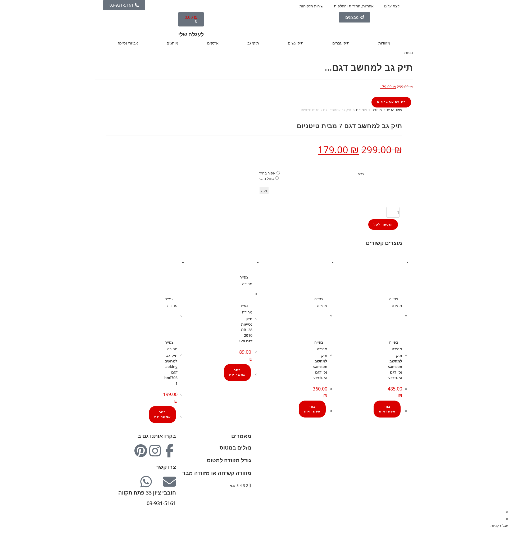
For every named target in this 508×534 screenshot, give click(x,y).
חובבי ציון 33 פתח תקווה (147, 492)
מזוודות (384, 43)
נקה (264, 190)
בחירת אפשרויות (391, 102)
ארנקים (213, 43)
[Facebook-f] (169, 450)
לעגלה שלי (191, 34)
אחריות (396, 449)
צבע (361, 173)
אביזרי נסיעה (128, 43)
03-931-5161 (161, 503)
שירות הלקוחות (311, 5)
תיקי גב (253, 43)
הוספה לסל (383, 224)
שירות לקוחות (391, 463)
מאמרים (241, 435)
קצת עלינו (392, 5)
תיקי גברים (341, 43)
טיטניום (361, 109)
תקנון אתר (394, 470)
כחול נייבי (266, 178)
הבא (233, 485)
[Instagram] (155, 450)
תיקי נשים (295, 43)
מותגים (172, 43)
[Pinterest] (140, 450)
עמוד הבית (394, 109)
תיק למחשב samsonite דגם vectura (395, 366)
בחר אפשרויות (387, 409)
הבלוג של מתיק (390, 443)
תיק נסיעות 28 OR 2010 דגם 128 (245, 329)
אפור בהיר (267, 173)
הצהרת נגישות (390, 476)
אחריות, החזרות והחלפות (354, 5)
